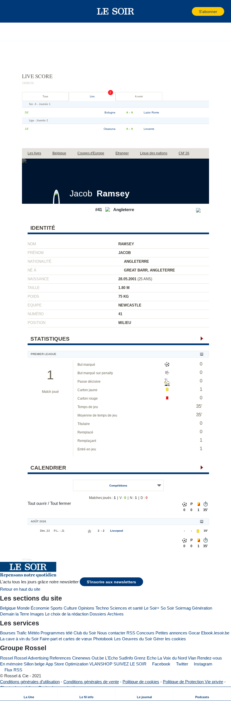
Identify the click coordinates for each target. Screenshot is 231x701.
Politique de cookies (141, 681)
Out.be (98, 658)
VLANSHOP (100, 663)
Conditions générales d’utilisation (30, 681)
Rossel (6, 658)
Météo (33, 632)
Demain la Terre (14, 614)
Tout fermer (60, 503)
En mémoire (11, 663)
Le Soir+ (151, 608)
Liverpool (116, 530)
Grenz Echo (145, 658)
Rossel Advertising (31, 658)
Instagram (202, 663)
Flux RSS (12, 669)
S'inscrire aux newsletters (111, 582)
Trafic (22, 632)
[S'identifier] (187, 11)
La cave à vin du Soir (19, 638)
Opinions (86, 608)
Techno (102, 608)
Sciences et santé (126, 608)
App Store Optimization (67, 663)
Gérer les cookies (169, 638)
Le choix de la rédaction (66, 614)
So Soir (167, 608)
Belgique (8, 608)
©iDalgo (27, 559)
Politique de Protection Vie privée (193, 681)
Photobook (103, 638)
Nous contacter (111, 632)
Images (37, 614)
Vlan (192, 658)
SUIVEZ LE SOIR (130, 663)
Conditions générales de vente (91, 681)
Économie (40, 608)
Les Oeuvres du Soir (133, 638)
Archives (115, 614)
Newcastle (129, 305)
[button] (14, 11)
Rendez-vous (209, 658)
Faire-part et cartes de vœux (66, 638)
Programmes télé (56, 632)
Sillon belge (34, 663)
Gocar (194, 632)
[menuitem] (29, 694)
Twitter (181, 663)
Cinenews (81, 658)
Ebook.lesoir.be (215, 632)
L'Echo (111, 658)
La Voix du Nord (172, 658)
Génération (202, 608)
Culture (70, 608)
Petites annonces (171, 632)
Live (92, 96)
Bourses (7, 632)
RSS (130, 632)
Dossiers (98, 614)
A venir (139, 96)
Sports (56, 608)
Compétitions (118, 485)
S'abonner (208, 12)
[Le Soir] (115, 11)
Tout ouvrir (37, 503)
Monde (23, 608)
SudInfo (126, 658)
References (60, 658)
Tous (45, 96)
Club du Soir (85, 632)
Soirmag (183, 608)
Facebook (160, 663)
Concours (145, 632)
